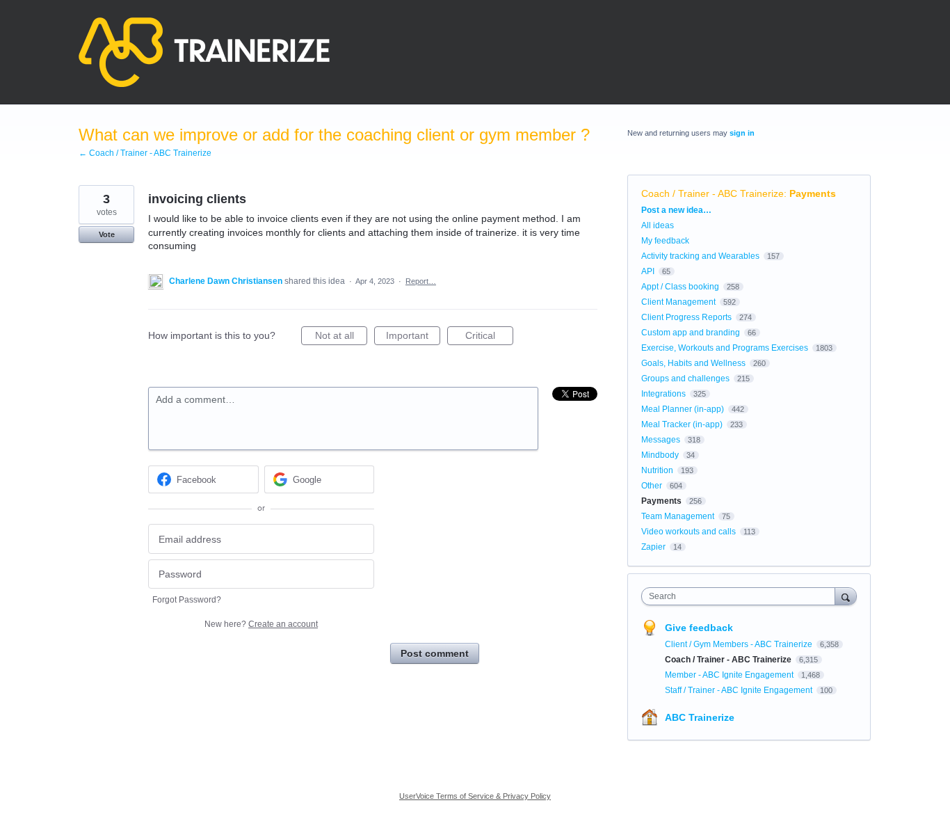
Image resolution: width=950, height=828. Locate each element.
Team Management (677, 516)
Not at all (341, 337)
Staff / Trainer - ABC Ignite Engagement (739, 690)
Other (651, 486)
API (647, 271)
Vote (107, 234)
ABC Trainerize (699, 717)
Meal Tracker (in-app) (682, 424)
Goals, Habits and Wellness (693, 363)
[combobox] (741, 596)
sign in (742, 133)
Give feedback (699, 627)
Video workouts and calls (688, 531)
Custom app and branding (690, 332)
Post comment (435, 653)
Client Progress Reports (686, 317)
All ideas (657, 225)
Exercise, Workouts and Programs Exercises (724, 348)
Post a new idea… (676, 210)
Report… (420, 281)
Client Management (678, 302)
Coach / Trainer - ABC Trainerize (712, 193)
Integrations (663, 394)
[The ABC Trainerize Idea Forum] (204, 52)
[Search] (846, 596)
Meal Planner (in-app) (682, 409)
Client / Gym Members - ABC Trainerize (739, 644)
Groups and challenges (685, 378)
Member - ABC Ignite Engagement (730, 675)
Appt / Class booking (680, 287)
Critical (489, 337)
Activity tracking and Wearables (700, 256)
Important (413, 337)
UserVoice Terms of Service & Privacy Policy (475, 796)
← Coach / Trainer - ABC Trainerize (145, 153)
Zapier (653, 547)
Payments (812, 193)
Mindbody (660, 455)
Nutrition (657, 470)
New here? (261, 624)
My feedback (665, 241)
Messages (660, 440)
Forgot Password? (186, 600)
